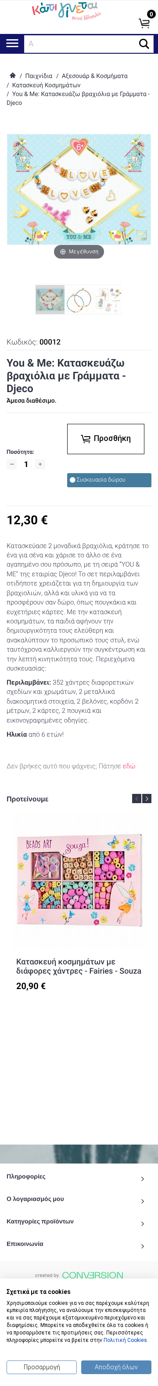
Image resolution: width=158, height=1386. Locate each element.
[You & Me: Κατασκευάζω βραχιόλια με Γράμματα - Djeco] (79, 299)
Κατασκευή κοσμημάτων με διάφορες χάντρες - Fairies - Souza (78, 966)
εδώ (129, 766)
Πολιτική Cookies (125, 1340)
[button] (144, 44)
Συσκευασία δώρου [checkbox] (101, 480)
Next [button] (146, 798)
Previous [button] (136, 798)
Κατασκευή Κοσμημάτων (46, 85)
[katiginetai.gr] (65, 10)
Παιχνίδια (38, 76)
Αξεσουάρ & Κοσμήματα (95, 76)
